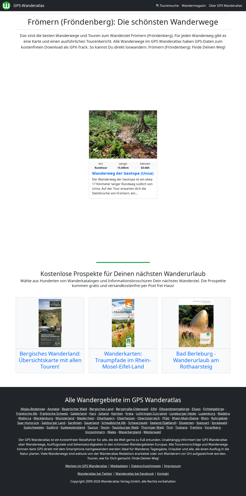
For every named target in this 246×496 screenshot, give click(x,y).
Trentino (196, 427)
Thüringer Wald (152, 427)
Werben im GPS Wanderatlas (86, 466)
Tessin (105, 427)
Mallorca (24, 418)
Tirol (169, 427)
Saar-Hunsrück (28, 423)
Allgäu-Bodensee (33, 409)
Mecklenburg (43, 418)
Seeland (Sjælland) (163, 423)
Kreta (129, 413)
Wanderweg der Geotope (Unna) (123, 173)
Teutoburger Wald (125, 427)
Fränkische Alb (26, 413)
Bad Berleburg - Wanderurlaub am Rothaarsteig (196, 360)
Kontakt (163, 474)
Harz (92, 413)
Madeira (224, 413)
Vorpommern (95, 432)
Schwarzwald (137, 423)
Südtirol (52, 427)
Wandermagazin (194, 5)
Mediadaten (119, 466)
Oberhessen (126, 418)
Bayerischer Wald (74, 409)
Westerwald (152, 432)
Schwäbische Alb (113, 423)
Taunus (92, 427)
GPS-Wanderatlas (28, 5)
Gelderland (79, 413)
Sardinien (75, 423)
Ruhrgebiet (219, 418)
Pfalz (166, 418)
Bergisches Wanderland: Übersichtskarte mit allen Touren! (50, 360)
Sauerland (91, 423)
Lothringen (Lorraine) (151, 413)
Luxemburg (207, 413)
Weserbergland (130, 432)
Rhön (205, 418)
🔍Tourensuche (167, 5)
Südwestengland (73, 427)
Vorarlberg (213, 427)
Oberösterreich (148, 418)
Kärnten (117, 413)
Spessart (202, 423)
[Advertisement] (123, 80)
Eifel (154, 409)
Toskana (181, 427)
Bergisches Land (101, 409)
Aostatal (53, 409)
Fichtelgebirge (213, 409)
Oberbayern (106, 418)
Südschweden (34, 427)
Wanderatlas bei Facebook (135, 474)
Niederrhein (85, 418)
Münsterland (65, 418)
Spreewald (219, 423)
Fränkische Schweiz (54, 413)
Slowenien (186, 423)
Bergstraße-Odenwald (132, 409)
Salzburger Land (53, 423)
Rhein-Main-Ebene (185, 418)
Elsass (196, 409)
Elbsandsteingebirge (174, 409)
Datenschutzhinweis (146, 466)
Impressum (172, 466)
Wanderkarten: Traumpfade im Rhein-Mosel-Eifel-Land (123, 360)
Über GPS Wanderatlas (225, 5)
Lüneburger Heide (183, 413)
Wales (111, 432)
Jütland (104, 413)
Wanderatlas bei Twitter (94, 474)
